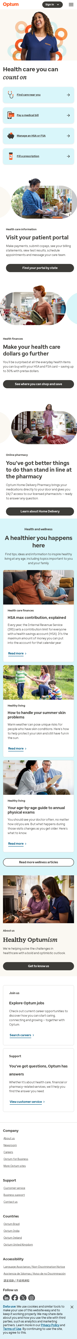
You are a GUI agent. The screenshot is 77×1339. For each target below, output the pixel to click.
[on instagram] (31, 1298)
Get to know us (38, 966)
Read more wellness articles (38, 862)
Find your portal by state (40, 268)
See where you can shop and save (38, 384)
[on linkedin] (6, 1298)
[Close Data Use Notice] (72, 1307)
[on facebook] (14, 1298)
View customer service (26, 1102)
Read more (16, 653)
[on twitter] (23, 1298)
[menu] (71, 5)
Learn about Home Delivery (40, 511)
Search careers (20, 1035)
